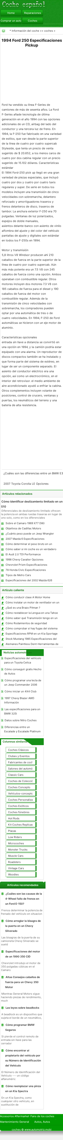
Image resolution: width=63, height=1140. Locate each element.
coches (48, 30)
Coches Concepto (19, 787)
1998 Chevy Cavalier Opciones (24, 559)
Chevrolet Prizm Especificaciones (26, 564)
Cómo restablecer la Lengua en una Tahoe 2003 (31, 613)
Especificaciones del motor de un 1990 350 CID (22, 954)
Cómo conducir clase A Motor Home (28, 597)
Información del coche (25, 30)
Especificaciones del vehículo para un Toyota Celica (22, 660)
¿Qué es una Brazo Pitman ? (23, 607)
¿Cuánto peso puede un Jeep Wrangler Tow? (29, 534)
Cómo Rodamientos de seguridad (26, 623)
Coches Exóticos (18, 806)
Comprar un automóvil (11, 20)
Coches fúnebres (18, 812)
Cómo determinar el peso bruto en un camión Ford (28, 544)
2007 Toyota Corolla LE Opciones (26, 483)
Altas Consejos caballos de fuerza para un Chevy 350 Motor (22, 982)
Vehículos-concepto (20, 793)
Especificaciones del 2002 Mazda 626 (29, 580)
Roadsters (14, 862)
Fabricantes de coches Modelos (27, 762)
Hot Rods (13, 818)
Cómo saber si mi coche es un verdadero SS (30, 550)
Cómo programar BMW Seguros (19, 1027)
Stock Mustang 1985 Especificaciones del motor (31, 639)
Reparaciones (32, 13)
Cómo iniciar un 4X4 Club (20, 691)
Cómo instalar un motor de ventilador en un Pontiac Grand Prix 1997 (32, 603)
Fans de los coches (42, 1116)
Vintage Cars (16, 868)
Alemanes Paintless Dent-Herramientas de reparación (31, 644)
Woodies (13, 874)
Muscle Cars (15, 855)
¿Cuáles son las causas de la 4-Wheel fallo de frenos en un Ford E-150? (23, 898)
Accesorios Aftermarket (14, 1116)
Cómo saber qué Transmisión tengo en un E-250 (31, 618)
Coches (32, 20)
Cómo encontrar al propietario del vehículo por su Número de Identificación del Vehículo (23, 1058)
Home (11, 13)
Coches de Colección (21, 781)
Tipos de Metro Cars (18, 575)
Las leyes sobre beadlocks (22, 1007)
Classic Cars (15, 774)
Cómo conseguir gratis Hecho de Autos (22, 671)
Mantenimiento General (14, 1121)
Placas (12, 831)
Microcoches (16, 843)
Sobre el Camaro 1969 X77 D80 (25, 523)
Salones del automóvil (21, 768)
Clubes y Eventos (19, 756)
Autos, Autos (42, 1121)
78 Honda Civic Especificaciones (26, 570)
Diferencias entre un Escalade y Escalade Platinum (22, 729)
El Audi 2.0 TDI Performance (23, 554)
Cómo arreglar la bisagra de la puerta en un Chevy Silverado (23, 926)
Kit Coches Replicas (20, 824)
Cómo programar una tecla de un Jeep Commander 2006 (22, 682)
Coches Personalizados (22, 799)
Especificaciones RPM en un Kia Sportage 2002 (31, 634)
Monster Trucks (17, 849)
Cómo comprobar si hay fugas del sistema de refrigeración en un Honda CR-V (31, 629)
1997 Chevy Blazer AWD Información (19, 700)
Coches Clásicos (18, 750)
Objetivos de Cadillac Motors (23, 528)
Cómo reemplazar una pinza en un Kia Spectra (23, 1088)
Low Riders (15, 837)
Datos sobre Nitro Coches (21, 720)
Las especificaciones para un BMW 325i (22, 711)
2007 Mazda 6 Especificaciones (25, 538)
